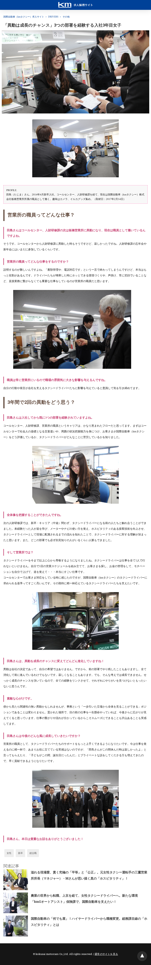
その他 (66, 16)
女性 (9, 853)
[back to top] (142, 956)
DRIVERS (53, 16)
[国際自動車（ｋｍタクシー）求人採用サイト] (75, 3)
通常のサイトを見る (106, 954)
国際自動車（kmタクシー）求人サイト (23, 16)
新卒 (20, 853)
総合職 (33, 853)
